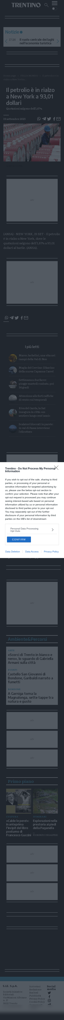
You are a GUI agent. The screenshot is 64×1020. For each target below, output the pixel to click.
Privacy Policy (51, 551)
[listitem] (32, 529)
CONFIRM (19, 539)
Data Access (32, 551)
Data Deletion (12, 551)
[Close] (57, 469)
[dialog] (32, 510)
